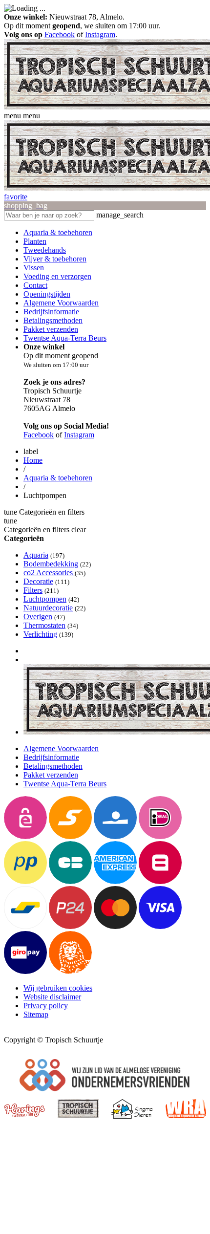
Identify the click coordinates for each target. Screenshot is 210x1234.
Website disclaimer (52, 997)
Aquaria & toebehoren (57, 232)
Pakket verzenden (50, 329)
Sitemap (35, 1014)
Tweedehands (44, 250)
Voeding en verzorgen (57, 276)
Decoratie (38, 581)
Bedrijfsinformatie (51, 311)
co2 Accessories (49, 572)
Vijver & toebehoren (54, 259)
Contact (35, 285)
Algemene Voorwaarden (61, 303)
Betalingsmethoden (53, 320)
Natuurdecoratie (48, 608)
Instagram (100, 34)
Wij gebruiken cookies (57, 988)
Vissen (33, 267)
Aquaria (35, 555)
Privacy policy (45, 1005)
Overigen (37, 616)
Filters (32, 590)
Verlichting (40, 634)
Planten (34, 241)
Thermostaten (44, 625)
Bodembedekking (50, 564)
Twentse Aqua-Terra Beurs (64, 338)
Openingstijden (46, 294)
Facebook (59, 34)
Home (32, 460)
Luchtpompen (44, 599)
